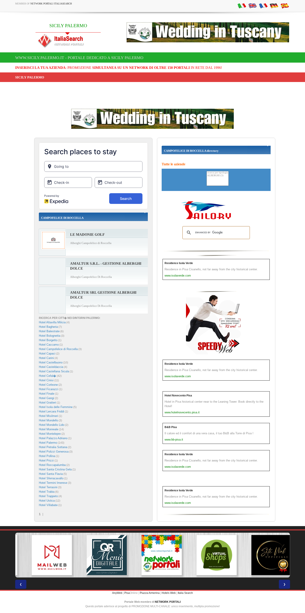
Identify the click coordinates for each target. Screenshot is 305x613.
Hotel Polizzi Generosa (54, 451)
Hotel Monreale (48, 429)
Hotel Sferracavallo (51, 478)
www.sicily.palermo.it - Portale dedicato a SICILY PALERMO (79, 57)
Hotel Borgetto (48, 340)
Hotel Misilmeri (48, 416)
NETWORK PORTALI (168, 601)
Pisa (127, 593)
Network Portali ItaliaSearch (51, 3)
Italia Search (185, 593)
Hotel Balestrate (49, 331)
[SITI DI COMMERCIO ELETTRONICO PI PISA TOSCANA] (207, 555)
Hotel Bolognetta (49, 335)
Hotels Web (169, 593)
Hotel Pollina (47, 456)
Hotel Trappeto (48, 496)
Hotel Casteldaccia (51, 367)
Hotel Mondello (48, 420)
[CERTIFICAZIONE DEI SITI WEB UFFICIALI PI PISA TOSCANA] (262, 555)
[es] (284, 5)
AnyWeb (117, 593)
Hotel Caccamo (49, 344)
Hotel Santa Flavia (51, 474)
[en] (252, 5)
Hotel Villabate (48, 505)
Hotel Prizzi (46, 460)
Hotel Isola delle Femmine (56, 407)
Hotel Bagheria (48, 326)
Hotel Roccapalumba (52, 465)
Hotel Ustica (47, 500)
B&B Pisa (171, 427)
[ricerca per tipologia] (217, 172)
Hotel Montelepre (50, 433)
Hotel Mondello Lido (51, 424)
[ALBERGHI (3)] (217, 175)
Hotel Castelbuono (51, 362)
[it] (241, 5)
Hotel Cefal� (47, 375)
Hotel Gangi (46, 398)
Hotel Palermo (48, 442)
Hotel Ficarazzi (48, 389)
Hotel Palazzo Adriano (53, 438)
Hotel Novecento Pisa (178, 395)
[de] (273, 5)
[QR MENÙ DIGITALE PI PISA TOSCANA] (97, 555)
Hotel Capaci (47, 353)
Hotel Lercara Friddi (51, 411)
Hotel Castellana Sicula (54, 371)
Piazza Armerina (150, 593)
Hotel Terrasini (48, 487)
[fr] (263, 5)
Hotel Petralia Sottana (53, 447)
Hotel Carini (46, 358)
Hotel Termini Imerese (53, 482)
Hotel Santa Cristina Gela (55, 469)
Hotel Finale (46, 393)
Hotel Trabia (46, 491)
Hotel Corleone (48, 384)
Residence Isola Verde (179, 263)
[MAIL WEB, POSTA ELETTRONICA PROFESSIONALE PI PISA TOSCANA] (43, 555)
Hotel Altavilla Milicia (52, 322)
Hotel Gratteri (47, 402)
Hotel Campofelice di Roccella (58, 349)
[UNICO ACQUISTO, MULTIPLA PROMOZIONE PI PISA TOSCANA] (152, 555)
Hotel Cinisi (46, 380)
